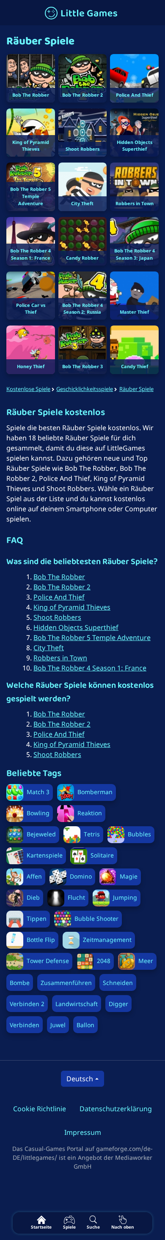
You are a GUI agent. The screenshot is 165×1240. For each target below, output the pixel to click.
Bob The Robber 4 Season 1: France (89, 668)
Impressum (82, 1132)
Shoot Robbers (57, 617)
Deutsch (79, 1078)
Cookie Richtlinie (39, 1108)
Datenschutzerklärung (116, 1108)
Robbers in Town (60, 657)
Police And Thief (59, 597)
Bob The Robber (59, 576)
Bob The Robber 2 (62, 587)
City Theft (48, 647)
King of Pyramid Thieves (71, 607)
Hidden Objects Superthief (75, 627)
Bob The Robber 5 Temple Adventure (92, 637)
